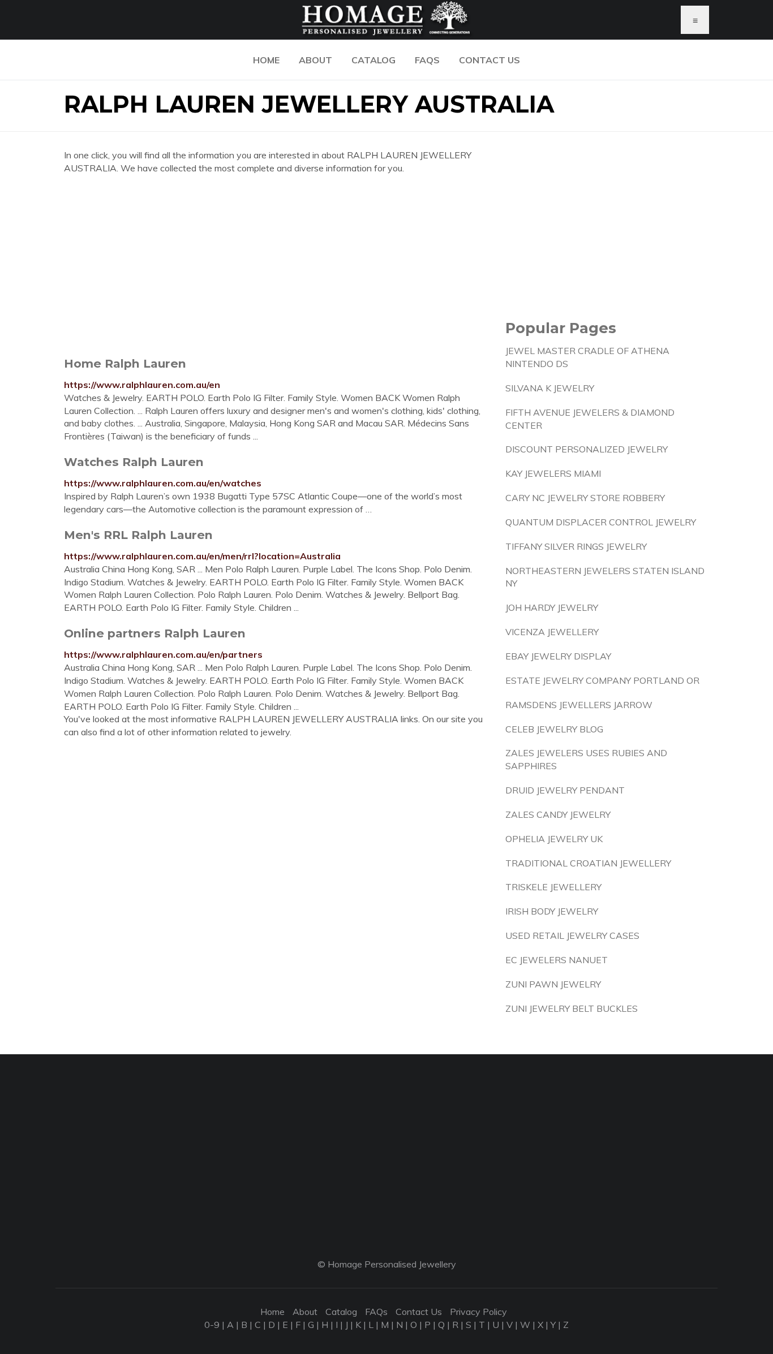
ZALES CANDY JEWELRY (558, 814)
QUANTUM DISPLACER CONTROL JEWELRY (600, 522)
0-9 (212, 1324)
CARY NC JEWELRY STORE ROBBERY (585, 497)
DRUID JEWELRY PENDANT (565, 790)
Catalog (373, 60)
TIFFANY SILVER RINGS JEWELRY (576, 546)
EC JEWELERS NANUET (556, 959)
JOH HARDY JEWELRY (551, 607)
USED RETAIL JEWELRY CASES (572, 935)
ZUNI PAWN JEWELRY (553, 984)
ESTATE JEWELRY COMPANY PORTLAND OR (602, 680)
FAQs (427, 60)
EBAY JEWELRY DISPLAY (558, 656)
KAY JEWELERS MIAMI (553, 473)
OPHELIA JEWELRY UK (554, 838)
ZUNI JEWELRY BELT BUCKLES (571, 1008)
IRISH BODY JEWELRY (551, 911)
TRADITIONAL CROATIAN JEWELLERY (588, 863)
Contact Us (489, 60)
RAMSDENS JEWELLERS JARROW (578, 704)
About (315, 60)
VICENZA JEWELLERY (552, 631)
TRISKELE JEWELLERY (553, 886)
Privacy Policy (478, 1311)
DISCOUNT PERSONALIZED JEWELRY (586, 449)
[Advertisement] (276, 265)
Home (266, 60)
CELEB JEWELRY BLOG (554, 729)
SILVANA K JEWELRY (549, 388)
